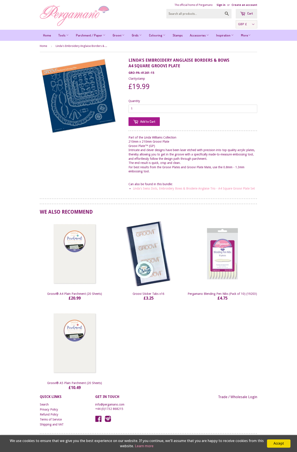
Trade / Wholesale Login (237, 397)
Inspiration (223, 35)
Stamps (178, 35)
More (244, 35)
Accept (279, 443)
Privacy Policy (49, 409)
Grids (135, 35)
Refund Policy (49, 414)
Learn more (144, 446)
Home (47, 35)
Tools (62, 35)
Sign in (221, 5)
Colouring (156, 35)
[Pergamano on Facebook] (98, 420)
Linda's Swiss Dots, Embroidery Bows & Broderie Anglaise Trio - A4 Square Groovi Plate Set (194, 188)
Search (44, 404)
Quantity (134, 101)
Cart (250, 13)
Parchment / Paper (89, 35)
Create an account (244, 5)
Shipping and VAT (52, 424)
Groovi (117, 35)
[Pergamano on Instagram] (108, 420)
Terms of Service (51, 419)
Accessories (198, 35)
